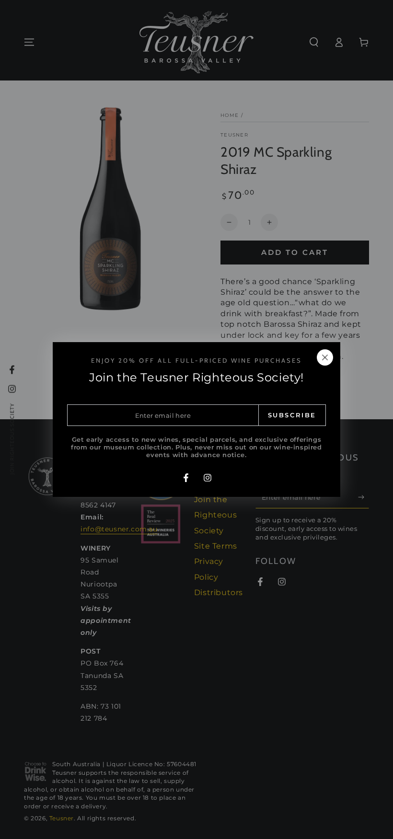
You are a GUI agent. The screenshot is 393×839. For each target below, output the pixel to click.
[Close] (324, 357)
